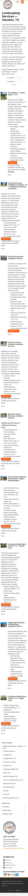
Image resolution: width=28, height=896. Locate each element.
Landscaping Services (10, 798)
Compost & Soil (8, 762)
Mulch (17, 69)
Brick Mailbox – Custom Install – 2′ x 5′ (16, 94)
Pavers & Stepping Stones (12, 780)
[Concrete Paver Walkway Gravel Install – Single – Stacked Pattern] (4, 478)
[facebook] (6, 890)
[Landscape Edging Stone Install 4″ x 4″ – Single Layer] (4, 698)
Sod (5, 791)
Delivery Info (11, 74)
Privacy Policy (9, 867)
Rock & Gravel (8, 783)
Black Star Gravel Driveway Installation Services (15, 416)
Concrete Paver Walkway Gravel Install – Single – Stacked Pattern (17, 479)
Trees (5, 794)
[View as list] (15, 84)
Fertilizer (6, 765)
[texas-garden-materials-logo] (8, 1)
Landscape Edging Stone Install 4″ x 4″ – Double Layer (17, 546)
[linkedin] (19, 890)
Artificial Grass (8, 751)
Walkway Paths (7, 814)
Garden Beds (7, 810)
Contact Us (8, 860)
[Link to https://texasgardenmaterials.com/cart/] (22, 2)
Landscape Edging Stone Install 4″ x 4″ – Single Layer (17, 698)
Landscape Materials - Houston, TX (14, 746)
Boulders (6, 755)
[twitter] (8, 890)
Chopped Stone (8, 758)
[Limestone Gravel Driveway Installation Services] (4, 343)
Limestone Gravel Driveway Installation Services (15, 344)
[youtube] (17, 890)
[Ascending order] (20, 77)
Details (10, 174)
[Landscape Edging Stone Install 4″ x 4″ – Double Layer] (4, 545)
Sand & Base (8, 787)
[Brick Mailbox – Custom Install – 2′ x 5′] (4, 96)
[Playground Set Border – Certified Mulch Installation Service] (4, 625)
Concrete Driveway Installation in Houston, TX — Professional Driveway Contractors (17, 186)
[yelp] (22, 890)
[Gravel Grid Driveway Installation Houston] (4, 258)
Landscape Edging (9, 769)
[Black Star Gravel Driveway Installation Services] (4, 415)
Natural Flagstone (9, 776)
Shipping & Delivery (11, 865)
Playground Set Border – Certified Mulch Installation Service (17, 624)
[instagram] (11, 890)
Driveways (6, 806)
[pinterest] (14, 890)
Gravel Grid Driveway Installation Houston (15, 257)
